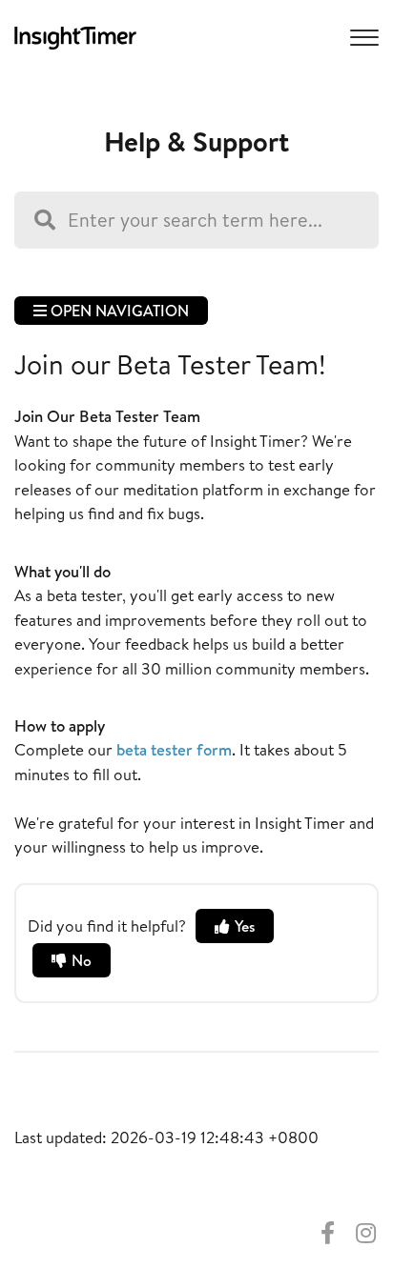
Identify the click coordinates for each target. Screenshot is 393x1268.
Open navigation (118, 310)
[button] (361, 36)
